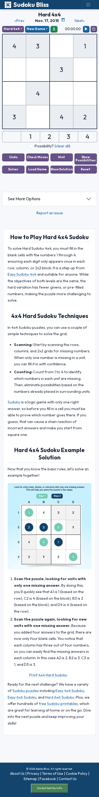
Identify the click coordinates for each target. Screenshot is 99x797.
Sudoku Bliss (31, 4)
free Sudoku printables (58, 703)
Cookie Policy (76, 773)
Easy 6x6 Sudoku (22, 697)
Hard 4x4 (12, 28)
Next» (79, 20)
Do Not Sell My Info (49, 788)
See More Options (24, 198)
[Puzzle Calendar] (63, 20)
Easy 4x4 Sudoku (69, 690)
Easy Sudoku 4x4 (22, 274)
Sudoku (14, 402)
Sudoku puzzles (25, 690)
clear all (62, 146)
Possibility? (44, 146)
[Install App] (54, 29)
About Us (17, 773)
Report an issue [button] (49, 213)
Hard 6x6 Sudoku (59, 697)
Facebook (48, 778)
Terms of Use (52, 773)
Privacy (33, 773)
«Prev (19, 20)
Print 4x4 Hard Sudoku (48, 675)
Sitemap (30, 778)
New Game (36, 28)
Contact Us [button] (68, 778)
